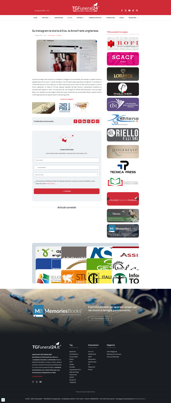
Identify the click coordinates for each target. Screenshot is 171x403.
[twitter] (126, 10)
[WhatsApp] (89, 121)
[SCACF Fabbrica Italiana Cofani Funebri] (123, 53)
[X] (80, 121)
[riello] (123, 129)
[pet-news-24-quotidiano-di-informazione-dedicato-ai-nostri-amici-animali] (123, 210)
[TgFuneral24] (85, 3)
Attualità (58, 35)
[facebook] (122, 10)
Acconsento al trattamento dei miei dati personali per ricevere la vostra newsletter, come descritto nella (65, 182)
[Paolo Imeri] (123, 83)
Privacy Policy (50, 184)
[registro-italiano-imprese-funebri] (123, 176)
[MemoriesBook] (57, 311)
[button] (108, 199)
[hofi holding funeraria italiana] (123, 38)
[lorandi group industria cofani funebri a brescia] (123, 68)
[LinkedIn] (84, 121)
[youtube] (129, 10)
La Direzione (51, 35)
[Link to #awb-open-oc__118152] (137, 10)
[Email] (97, 121)
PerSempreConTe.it (140, 399)
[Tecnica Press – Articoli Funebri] (123, 161)
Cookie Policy (90, 392)
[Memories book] (113, 311)
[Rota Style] (123, 146)
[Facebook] (75, 121)
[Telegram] (93, 121)
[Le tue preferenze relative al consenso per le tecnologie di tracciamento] (3, 400)
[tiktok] (133, 10)
